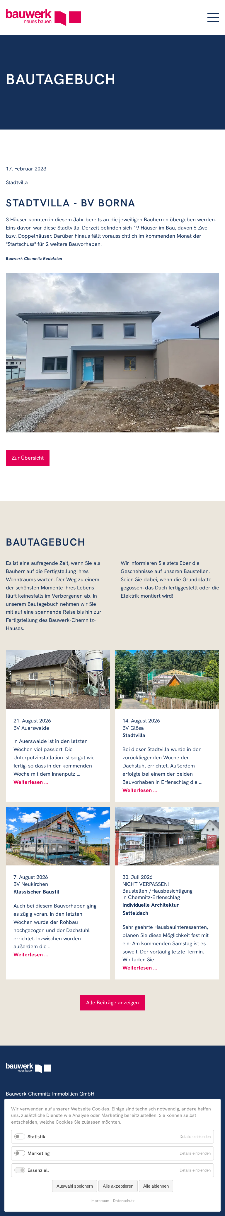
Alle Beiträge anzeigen (112, 1002)
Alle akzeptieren (118, 1186)
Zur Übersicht (28, 457)
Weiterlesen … (30, 782)
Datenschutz (123, 1200)
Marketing (39, 1153)
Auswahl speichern (75, 1186)
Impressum (100, 1200)
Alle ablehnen (156, 1186)
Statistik (36, 1137)
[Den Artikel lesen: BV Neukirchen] (58, 836)
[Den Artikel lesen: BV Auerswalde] (58, 679)
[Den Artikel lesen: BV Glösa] (167, 679)
